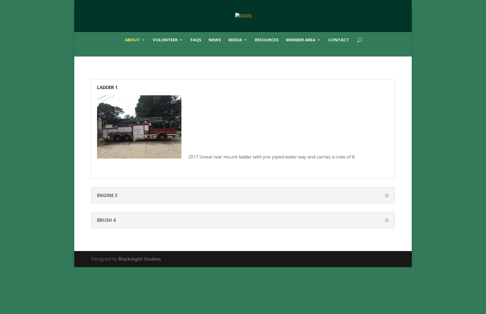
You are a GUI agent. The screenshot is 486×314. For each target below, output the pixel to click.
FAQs (195, 40)
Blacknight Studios (139, 259)
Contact (338, 40)
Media (235, 40)
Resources (267, 40)
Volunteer (165, 40)
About (132, 40)
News (215, 40)
